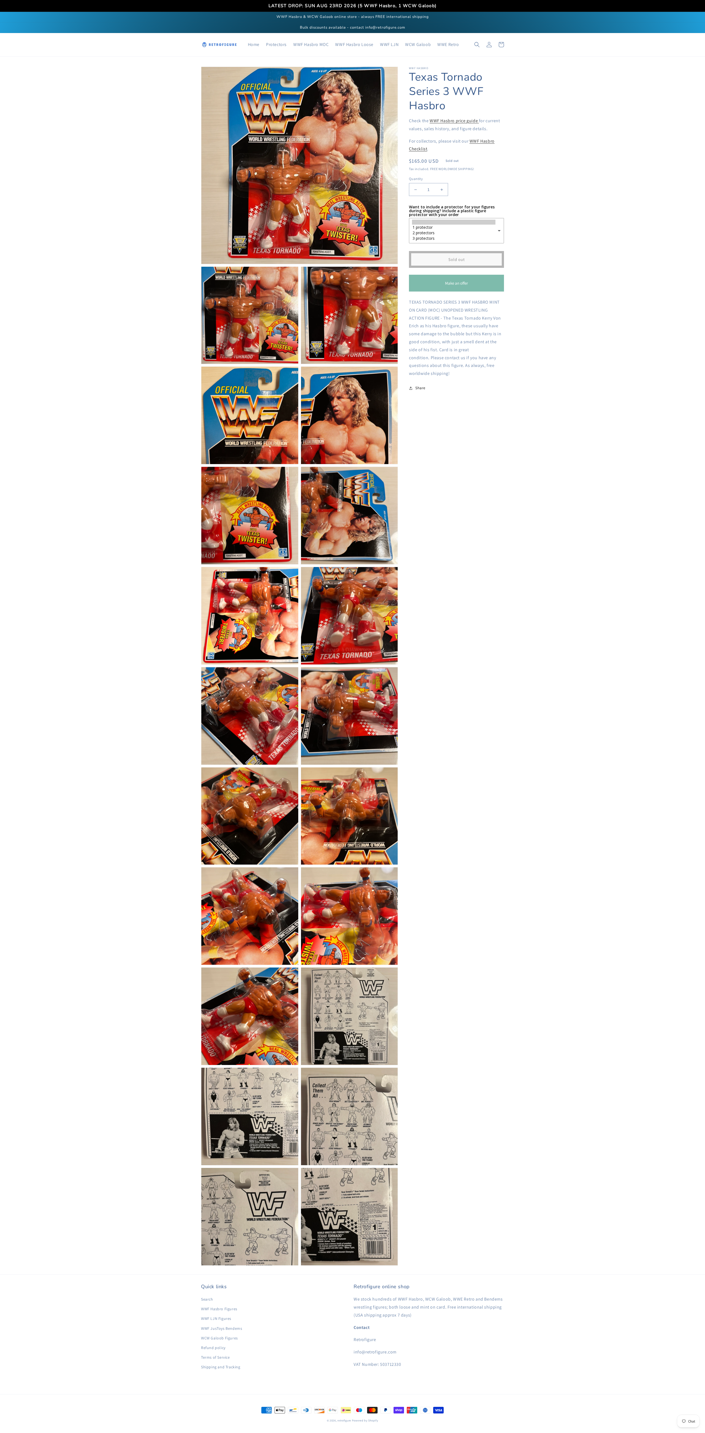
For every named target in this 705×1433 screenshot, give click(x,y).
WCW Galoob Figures (219, 1338)
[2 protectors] (453, 233)
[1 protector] (453, 227)
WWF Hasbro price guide (454, 121)
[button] (477, 45)
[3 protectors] (453, 238)
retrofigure (344, 1420)
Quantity (416, 178)
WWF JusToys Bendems (221, 1328)
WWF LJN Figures (216, 1318)
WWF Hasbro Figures (219, 1308)
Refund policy (213, 1347)
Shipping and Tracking (220, 1366)
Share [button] (420, 387)
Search (207, 1299)
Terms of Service (215, 1357)
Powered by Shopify (365, 1420)
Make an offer (456, 285)
